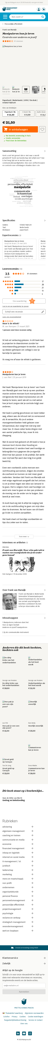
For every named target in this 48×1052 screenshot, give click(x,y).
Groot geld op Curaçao (8, 769)
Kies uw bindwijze (9, 108)
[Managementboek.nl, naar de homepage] (9, 11)
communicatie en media (13, 840)
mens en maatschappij (12, 879)
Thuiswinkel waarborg (14, 1013)
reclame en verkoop (11, 918)
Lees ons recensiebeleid (11, 317)
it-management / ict (11, 861)
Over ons (24, 1024)
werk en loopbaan (10, 931)
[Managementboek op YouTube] (24, 1033)
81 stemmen (18, 41)
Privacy (14, 1017)
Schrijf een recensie (14, 311)
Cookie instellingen (35, 1017)
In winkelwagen (18, 129)
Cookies (23, 1017)
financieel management (13, 848)
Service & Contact (35, 1020)
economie (6, 844)
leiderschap (7, 870)
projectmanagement (11, 909)
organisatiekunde (10, 892)
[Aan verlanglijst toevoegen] (42, 129)
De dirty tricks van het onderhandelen (10, 684)
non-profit (7, 883)
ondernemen (8, 887)
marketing (7, 874)
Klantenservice (10, 958)
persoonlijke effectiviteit (13, 905)
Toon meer (23, 536)
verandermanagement (12, 926)
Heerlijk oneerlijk (35, 726)
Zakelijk (6, 963)
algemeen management (13, 831)
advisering (7, 827)
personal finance (10, 896)
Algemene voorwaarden (34, 1013)
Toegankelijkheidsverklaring (15, 1020)
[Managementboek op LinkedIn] (18, 1033)
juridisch (6, 866)
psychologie (7, 913)
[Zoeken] (43, 16)
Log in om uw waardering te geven (15, 306)
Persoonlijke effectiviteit (13, 24)
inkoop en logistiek (10, 853)
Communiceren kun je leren (36, 769)
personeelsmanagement (13, 900)
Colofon (6, 1017)
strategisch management (13, 922)
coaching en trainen (11, 835)
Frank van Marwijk (9, 30)
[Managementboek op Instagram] (30, 1033)
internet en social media (13, 857)
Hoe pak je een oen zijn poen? (10, 727)
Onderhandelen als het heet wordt (36, 684)
